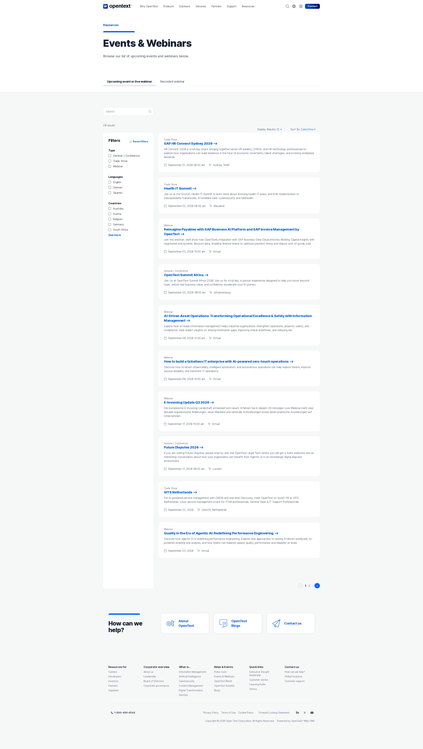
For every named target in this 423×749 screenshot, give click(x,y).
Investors (113, 681)
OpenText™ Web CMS (303, 720)
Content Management (191, 685)
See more (114, 235)
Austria (117, 213)
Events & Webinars (224, 676)
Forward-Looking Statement (274, 712)
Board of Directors (154, 681)
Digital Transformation (191, 690)
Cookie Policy (245, 712)
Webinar (118, 166)
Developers (114, 676)
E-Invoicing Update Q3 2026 (186, 402)
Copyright (210, 720)
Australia (118, 208)
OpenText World (223, 681)
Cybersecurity (186, 681)
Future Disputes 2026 (181, 447)
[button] (148, 6)
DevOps (183, 695)
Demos (253, 689)
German (117, 187)
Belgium (117, 219)
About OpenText (186, 623)
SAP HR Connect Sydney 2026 (188, 143)
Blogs (217, 690)
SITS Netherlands (178, 492)
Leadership (150, 676)
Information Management (192, 671)
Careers (112, 671)
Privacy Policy (211, 712)
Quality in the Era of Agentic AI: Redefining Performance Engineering (218, 533)
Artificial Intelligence (190, 676)
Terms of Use (228, 712)
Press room (220, 671)
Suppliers (113, 690)
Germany (118, 224)
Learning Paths (257, 684)
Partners (113, 685)
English (117, 182)
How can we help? (295, 671)
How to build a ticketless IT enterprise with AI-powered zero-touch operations (226, 361)
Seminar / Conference (126, 155)
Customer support (295, 681)
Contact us (293, 623)
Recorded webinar (172, 81)
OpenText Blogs (239, 623)
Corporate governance (156, 685)
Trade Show (120, 161)
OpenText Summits (224, 685)
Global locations (293, 676)
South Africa (120, 229)
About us (148, 671)
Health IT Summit (178, 188)
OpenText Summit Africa (184, 275)
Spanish (117, 192)
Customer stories (258, 679)
